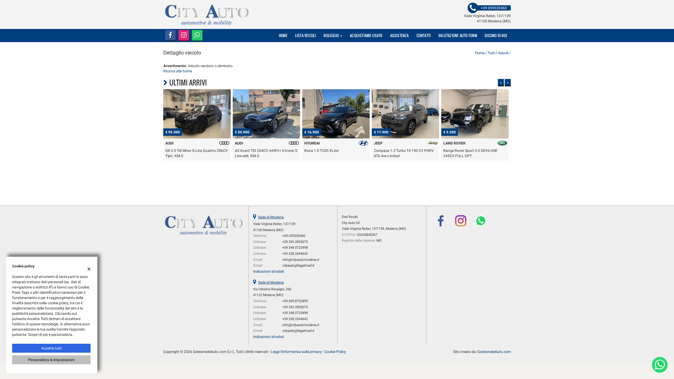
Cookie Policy (335, 352)
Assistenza (399, 35)
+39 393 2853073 (295, 242)
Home (283, 35)
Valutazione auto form (457, 35)
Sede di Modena (271, 217)
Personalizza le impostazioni (51, 360)
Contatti (424, 35)
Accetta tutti (51, 348)
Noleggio (332, 35)
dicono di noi (496, 35)
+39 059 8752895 (295, 301)
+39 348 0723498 (295, 248)
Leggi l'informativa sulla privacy (296, 352)
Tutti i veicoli (498, 53)
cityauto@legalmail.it (298, 265)
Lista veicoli (305, 35)
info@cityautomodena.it (300, 260)
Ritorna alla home (177, 71)
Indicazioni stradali (268, 271)
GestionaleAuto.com (494, 352)
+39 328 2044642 (295, 254)
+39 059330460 (293, 236)
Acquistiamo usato (366, 35)
